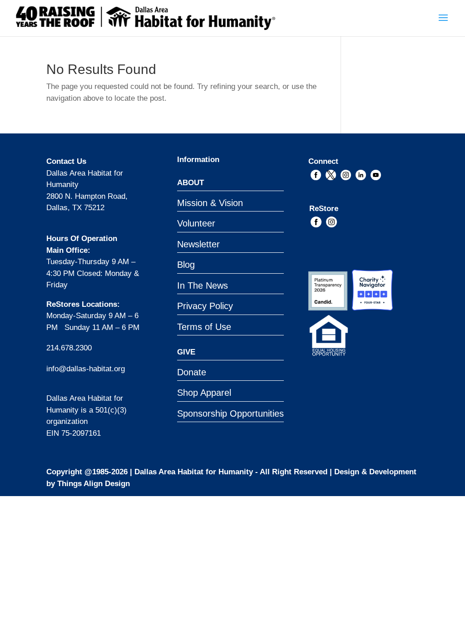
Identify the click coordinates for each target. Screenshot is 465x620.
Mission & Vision (210, 203)
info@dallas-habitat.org (85, 368)
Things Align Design (93, 483)
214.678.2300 (69, 348)
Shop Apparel (204, 393)
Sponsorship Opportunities (230, 413)
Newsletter (198, 244)
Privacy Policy (205, 306)
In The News (202, 285)
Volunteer (196, 223)
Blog (186, 265)
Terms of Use (204, 327)
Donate (191, 372)
